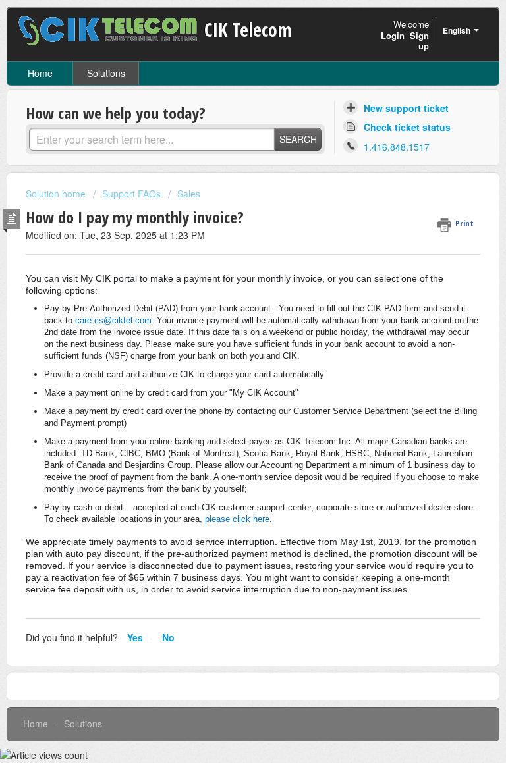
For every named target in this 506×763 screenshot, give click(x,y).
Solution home (57, 193)
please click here (237, 519)
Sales (188, 193)
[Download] (228, 373)
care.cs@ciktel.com (113, 320)
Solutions (106, 73)
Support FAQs (131, 193)
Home (40, 73)
